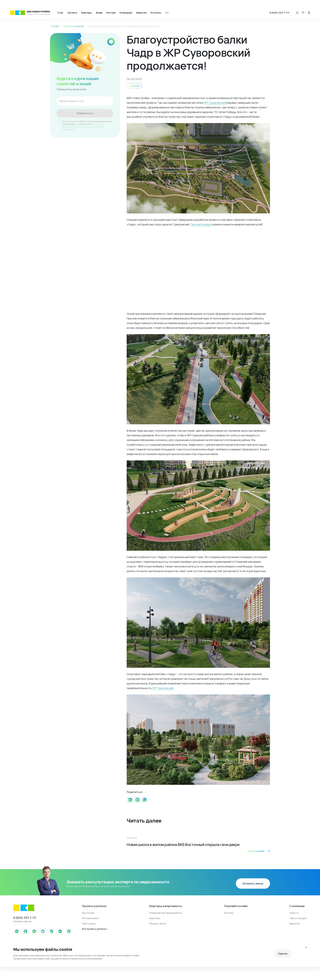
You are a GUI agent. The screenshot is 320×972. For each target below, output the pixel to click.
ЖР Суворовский (214, 103)
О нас (60, 12)
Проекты (72, 12)
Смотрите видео (200, 224)
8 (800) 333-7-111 (279, 12)
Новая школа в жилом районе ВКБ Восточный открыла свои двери (183, 844)
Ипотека (111, 12)
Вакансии (141, 12)
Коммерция (126, 12)
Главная (54, 26)
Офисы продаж (298, 918)
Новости (294, 912)
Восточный (88, 912)
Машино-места (157, 923)
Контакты (155, 12)
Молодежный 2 (90, 918)
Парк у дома (88, 923)
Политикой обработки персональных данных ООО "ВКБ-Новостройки (83, 127)
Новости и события (73, 26)
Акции (99, 12)
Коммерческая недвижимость (165, 912)
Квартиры (86, 12)
